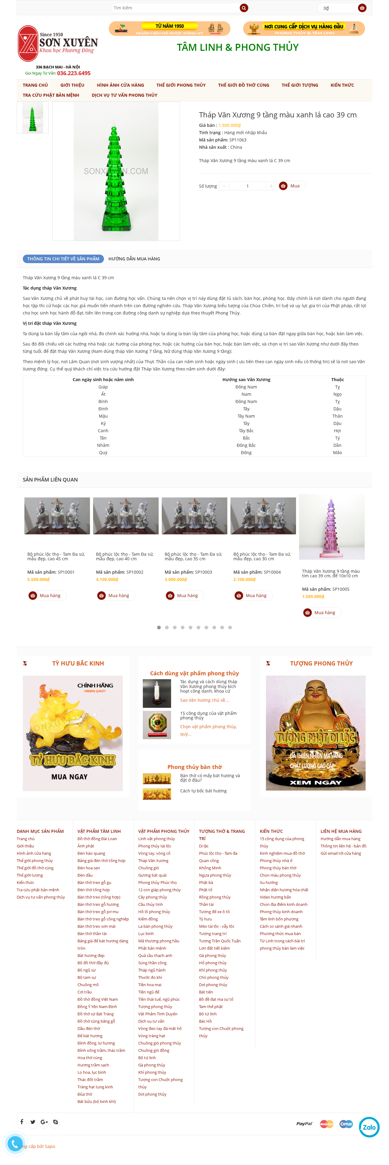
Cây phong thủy (152, 897)
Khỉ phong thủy (152, 1072)
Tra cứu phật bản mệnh (51, 95)
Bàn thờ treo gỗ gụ (94, 882)
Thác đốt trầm (90, 1079)
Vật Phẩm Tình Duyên (157, 1014)
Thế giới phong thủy (181, 85)
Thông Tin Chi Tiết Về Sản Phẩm (63, 259)
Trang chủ (35, 85)
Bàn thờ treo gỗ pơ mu (98, 911)
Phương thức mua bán (280, 933)
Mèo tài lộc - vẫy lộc (216, 926)
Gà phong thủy (151, 1065)
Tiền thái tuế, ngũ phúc (159, 999)
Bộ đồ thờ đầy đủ (93, 962)
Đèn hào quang (91, 853)
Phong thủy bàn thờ (278, 868)
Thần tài (206, 904)
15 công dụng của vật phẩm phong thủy (208, 715)
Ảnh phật (85, 846)
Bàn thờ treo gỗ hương (98, 904)
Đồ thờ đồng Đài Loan (97, 838)
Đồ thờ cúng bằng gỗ (96, 1021)
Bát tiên (206, 992)
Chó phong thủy (214, 977)
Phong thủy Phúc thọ (157, 882)
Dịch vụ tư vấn (151, 1021)
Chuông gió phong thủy (159, 1043)
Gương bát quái (152, 875)
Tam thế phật (211, 1006)
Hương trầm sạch (93, 1065)
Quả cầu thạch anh (155, 955)
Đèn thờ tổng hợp (93, 889)
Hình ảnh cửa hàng (120, 85)
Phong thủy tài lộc (154, 846)
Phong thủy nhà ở (276, 860)
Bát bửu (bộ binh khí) (96, 1101)
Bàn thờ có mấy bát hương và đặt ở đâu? (210, 778)
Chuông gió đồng (153, 1050)
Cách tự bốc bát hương (203, 791)
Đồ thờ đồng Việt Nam (97, 999)
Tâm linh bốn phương (279, 919)
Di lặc (203, 846)
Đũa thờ (84, 1094)
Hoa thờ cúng (89, 1057)
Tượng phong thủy (155, 1006)
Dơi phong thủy (152, 1094)
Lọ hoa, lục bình (91, 1072)
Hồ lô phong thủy (154, 911)
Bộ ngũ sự (86, 970)
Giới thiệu (72, 85)
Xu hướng (269, 882)
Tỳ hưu (205, 919)
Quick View (57, 515)
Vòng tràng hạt (151, 1035)
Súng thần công (152, 962)
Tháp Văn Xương (153, 860)
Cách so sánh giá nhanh (281, 926)
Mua (295, 186)
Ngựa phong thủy (215, 875)
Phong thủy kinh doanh (281, 911)
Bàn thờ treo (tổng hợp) (98, 897)
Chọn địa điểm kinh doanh (284, 904)
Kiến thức (342, 85)
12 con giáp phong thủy (159, 889)
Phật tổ (205, 889)
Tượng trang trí (212, 933)
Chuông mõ (88, 984)
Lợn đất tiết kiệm (214, 948)
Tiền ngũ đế (148, 992)
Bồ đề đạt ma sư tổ (216, 999)
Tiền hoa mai (149, 984)
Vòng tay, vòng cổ (154, 853)
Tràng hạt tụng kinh (95, 1087)
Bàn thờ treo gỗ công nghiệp (103, 919)
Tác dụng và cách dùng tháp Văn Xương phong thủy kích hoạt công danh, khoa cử (208, 686)
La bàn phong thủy (155, 926)
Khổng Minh (210, 868)
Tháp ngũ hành (152, 970)
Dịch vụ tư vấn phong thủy (124, 95)
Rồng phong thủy (215, 897)
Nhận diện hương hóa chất (284, 889)
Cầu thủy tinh (150, 904)
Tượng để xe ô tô (214, 911)
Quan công (209, 860)
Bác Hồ (205, 1021)
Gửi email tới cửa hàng (341, 853)
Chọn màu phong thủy (280, 875)
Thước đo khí (150, 977)
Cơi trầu (84, 992)
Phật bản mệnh (152, 948)
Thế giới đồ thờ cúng (243, 85)
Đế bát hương (89, 1035)
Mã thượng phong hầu (158, 941)
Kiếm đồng (148, 919)
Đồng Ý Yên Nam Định (97, 1006)
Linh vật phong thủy (156, 838)
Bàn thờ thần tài (92, 933)
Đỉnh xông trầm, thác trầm (101, 1050)
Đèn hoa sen (88, 868)
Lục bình (146, 933)
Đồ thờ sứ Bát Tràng (95, 1014)
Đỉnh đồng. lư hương (96, 1043)
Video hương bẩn (275, 897)
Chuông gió (148, 868)
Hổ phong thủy (213, 962)
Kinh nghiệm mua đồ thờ (282, 853)
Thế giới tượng (300, 85)
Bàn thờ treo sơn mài (96, 926)
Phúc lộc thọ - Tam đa (218, 853)
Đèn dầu (85, 875)
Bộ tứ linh (147, 1057)
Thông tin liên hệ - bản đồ (344, 846)
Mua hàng (50, 595)
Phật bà (206, 882)
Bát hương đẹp (91, 955)
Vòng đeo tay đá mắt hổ (160, 1028)
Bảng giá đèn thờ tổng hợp (101, 860)
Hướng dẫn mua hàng (134, 259)
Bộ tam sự (86, 977)
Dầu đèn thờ (88, 1028)
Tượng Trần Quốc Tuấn (220, 941)
